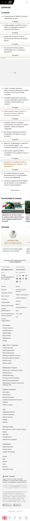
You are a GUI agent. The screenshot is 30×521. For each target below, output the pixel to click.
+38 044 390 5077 (20, 269)
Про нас (3, 286)
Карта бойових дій (8, 350)
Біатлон (5, 466)
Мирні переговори (8, 353)
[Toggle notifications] (26, 2)
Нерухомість (7, 444)
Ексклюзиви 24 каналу (11, 198)
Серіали (5, 422)
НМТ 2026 (5, 434)
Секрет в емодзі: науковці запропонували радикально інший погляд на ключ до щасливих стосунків (16, 91)
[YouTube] (23, 275)
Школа (5, 432)
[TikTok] (23, 278)
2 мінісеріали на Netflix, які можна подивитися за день (16, 17)
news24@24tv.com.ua (7, 269)
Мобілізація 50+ (7, 373)
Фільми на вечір (8, 417)
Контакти (18, 301)
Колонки (5, 227)
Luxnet (20, 511)
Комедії (5, 419)
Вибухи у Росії (7, 360)
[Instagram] (17, 278)
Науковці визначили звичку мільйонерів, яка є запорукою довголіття (14, 50)
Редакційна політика (6, 293)
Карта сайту (19, 313)
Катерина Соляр (13, 240)
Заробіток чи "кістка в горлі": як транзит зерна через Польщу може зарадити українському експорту (13, 218)
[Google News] (17, 281)
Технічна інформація (21, 298)
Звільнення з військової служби (12, 370)
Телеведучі (4, 299)
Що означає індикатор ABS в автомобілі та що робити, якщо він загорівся (16, 153)
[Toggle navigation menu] (5, 2)
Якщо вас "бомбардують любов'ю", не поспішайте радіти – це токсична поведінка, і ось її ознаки (16, 145)
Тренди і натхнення (9, 452)
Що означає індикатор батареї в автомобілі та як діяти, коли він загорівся (15, 134)
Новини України (8, 330)
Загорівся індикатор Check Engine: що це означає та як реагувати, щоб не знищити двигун (16, 183)
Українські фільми (8, 414)
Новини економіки (9, 389)
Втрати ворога (7, 363)
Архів (17, 310)
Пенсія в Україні (8, 405)
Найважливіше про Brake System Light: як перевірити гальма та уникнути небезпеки (15, 27)
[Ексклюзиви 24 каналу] (28, 198)
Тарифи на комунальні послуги (12, 399)
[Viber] (20, 278)
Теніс (4, 464)
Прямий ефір (7, 333)
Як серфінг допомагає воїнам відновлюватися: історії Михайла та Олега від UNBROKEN (15, 175)
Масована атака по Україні (11, 358)
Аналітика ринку (8, 447)
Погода (5, 340)
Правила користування (7, 305)
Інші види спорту (8, 469)
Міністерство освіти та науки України (14, 429)
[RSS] (20, 281)
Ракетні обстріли (8, 348)
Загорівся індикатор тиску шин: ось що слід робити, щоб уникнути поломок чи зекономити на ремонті (16, 101)
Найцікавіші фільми (9, 412)
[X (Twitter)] (20, 275)
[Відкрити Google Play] (7, 505)
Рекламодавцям (5, 302)
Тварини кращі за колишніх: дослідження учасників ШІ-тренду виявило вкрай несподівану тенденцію (16, 126)
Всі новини (6, 325)
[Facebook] (17, 275)
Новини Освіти (8, 427)
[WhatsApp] (26, 278)
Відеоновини (7, 335)
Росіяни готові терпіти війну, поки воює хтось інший (13, 250)
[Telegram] (26, 275)
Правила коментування (22, 294)
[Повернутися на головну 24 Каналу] (2, 2)
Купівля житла (7, 449)
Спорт (5, 456)
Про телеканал (5, 296)
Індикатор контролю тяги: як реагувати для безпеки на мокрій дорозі (15, 38)
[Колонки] (28, 227)
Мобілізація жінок (8, 375)
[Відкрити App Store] (17, 505)
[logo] (10, 2)
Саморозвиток (7, 437)
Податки (5, 402)
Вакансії (18, 304)
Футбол (5, 461)
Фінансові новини (8, 397)
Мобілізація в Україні (10, 368)
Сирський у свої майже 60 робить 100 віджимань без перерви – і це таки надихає (15, 164)
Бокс (4, 459)
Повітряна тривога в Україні (11, 355)
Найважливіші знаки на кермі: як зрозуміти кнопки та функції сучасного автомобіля (15, 113)
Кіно (4, 409)
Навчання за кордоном (10, 439)
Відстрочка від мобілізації (10, 380)
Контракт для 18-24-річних (11, 378)
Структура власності (21, 307)
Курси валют (7, 394)
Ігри (17, 317)
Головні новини (7, 328)
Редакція (3, 289)
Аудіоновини (6, 338)
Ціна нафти (6, 392)
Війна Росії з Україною (10, 345)
